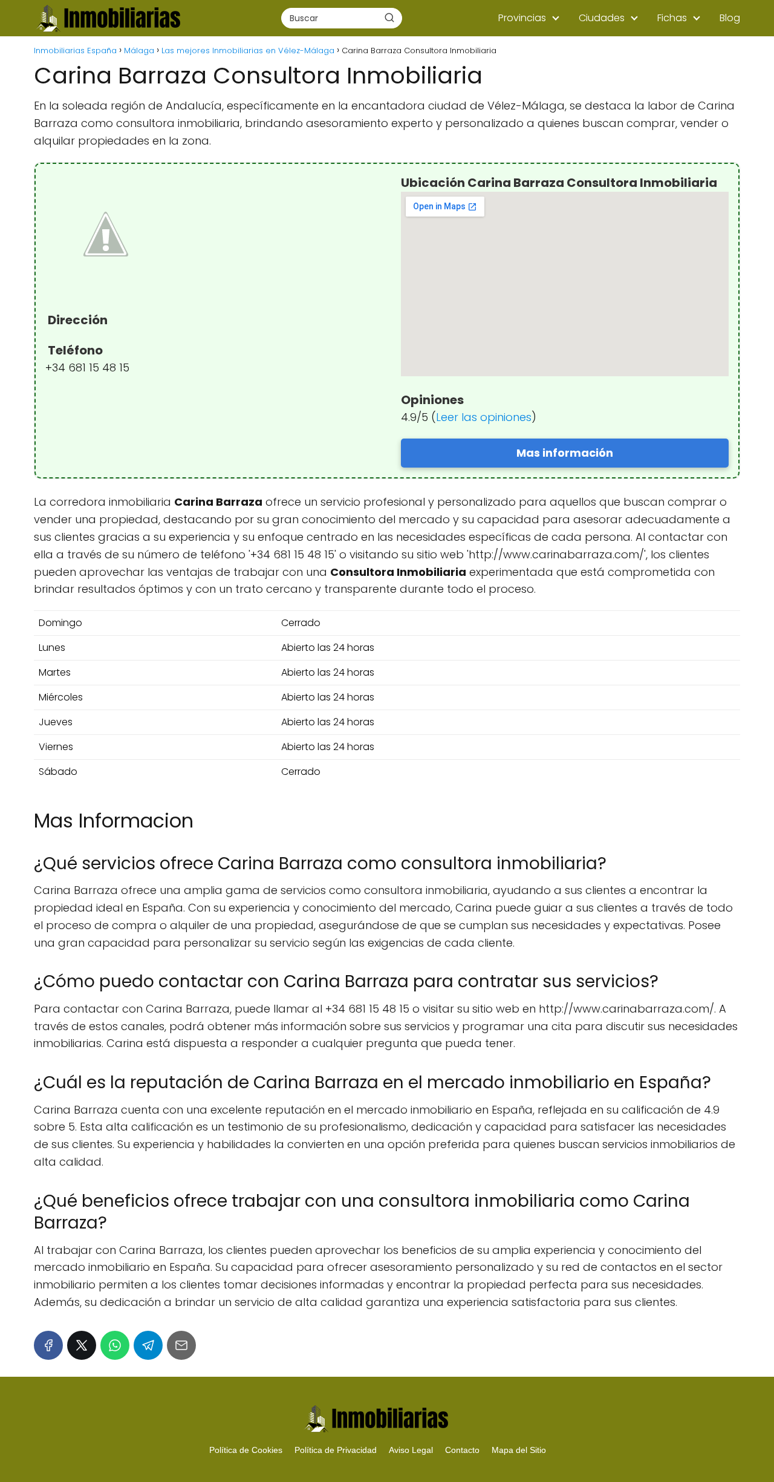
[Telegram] (148, 1345)
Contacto (462, 1450)
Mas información (564, 452)
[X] (81, 1345)
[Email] (181, 1345)
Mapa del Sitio (519, 1450)
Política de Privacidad (335, 1450)
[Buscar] (389, 17)
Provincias (522, 18)
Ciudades (602, 18)
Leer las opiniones (484, 417)
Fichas (672, 18)
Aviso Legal (411, 1450)
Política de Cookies (245, 1450)
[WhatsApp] (114, 1345)
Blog (730, 18)
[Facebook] (48, 1345)
